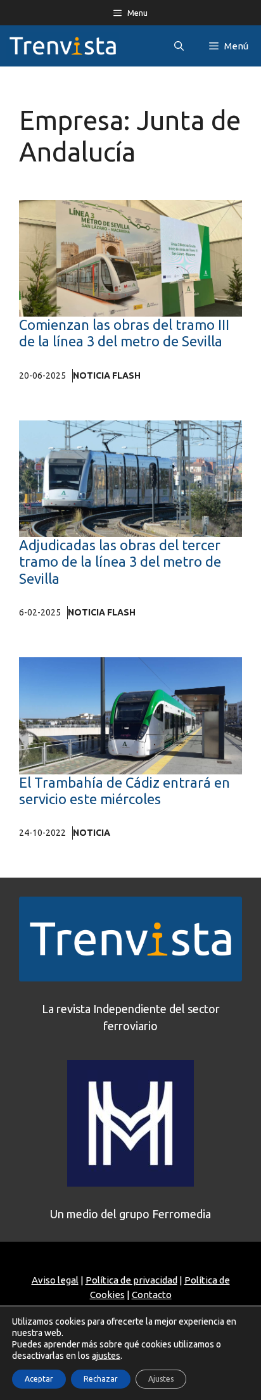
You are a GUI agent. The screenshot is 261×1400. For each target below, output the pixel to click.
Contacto (152, 1294)
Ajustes (161, 1379)
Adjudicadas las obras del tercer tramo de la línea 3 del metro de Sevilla (120, 561)
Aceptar (39, 1379)
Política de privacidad (131, 1280)
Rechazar (101, 1379)
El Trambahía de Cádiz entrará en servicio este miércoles (124, 790)
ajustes (106, 1356)
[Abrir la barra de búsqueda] (179, 45)
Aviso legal (55, 1280)
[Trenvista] (62, 45)
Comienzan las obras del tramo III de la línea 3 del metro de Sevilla (124, 333)
